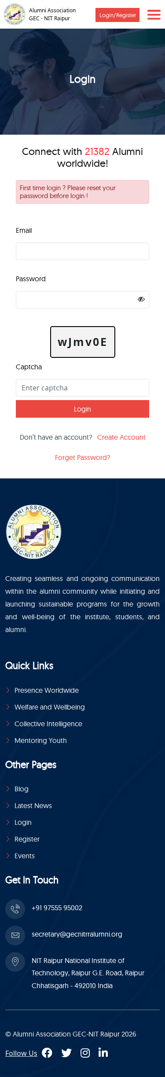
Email (24, 230)
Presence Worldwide (47, 690)
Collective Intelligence (48, 723)
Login (23, 822)
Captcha (29, 366)
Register (27, 838)
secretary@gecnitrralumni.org (77, 934)
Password (31, 278)
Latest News (33, 805)
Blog (22, 788)
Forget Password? (82, 457)
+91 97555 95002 (57, 907)
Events (25, 855)
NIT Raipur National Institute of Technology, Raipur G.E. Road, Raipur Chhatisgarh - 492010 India (88, 973)
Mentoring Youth (41, 740)
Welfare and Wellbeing (50, 706)
